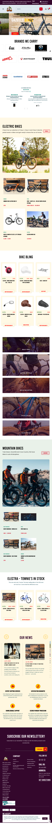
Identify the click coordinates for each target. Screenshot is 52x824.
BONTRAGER (39, 312)
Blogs (14, 763)
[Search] (41, 8)
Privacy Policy (30, 759)
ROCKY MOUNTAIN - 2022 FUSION (10, 556)
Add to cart (43, 291)
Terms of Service (31, 765)
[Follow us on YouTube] (44, 760)
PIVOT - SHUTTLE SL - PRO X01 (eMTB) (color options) (36, 202)
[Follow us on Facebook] (40, 760)
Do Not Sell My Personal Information (18, 766)
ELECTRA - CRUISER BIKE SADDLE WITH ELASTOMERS (26, 281)
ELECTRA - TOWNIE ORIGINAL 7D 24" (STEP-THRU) (43, 609)
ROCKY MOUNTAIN (6, 526)
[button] (25, 108)
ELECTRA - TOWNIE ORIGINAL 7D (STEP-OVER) (26, 609)
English (4, 809)
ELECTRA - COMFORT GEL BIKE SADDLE (26, 315)
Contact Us (15, 761)
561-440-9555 (42, 767)
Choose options (26, 324)
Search (14, 759)
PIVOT (28, 198)
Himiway (5, 198)
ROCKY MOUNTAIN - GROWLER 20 (10, 529)
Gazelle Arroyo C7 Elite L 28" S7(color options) (12, 235)
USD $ (11, 809)
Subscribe (39, 749)
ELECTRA (28, 232)
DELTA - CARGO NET (43, 280)
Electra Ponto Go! (31, 234)
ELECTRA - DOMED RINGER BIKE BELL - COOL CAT (9, 281)
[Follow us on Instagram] (42, 760)
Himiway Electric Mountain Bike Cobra (28, 557)
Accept (44, 818)
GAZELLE (4, 232)
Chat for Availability (9, 291)
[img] (26, 89)
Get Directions (35, 2)
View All (46, 131)
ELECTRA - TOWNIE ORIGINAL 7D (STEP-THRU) (9, 609)
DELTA (38, 278)
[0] (48, 9)
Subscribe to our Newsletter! (44, 2)
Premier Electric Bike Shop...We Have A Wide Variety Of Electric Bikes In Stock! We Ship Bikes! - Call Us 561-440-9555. (17, 2)
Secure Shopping (31, 761)
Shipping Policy (30, 763)
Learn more (45, 452)
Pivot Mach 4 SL (24, 529)
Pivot (22, 526)
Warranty (29, 767)
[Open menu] (3, 8)
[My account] (45, 9)
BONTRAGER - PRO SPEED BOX (43, 314)
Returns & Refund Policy (18, 768)
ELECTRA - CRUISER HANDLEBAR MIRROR (9, 315)
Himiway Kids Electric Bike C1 (10, 201)
